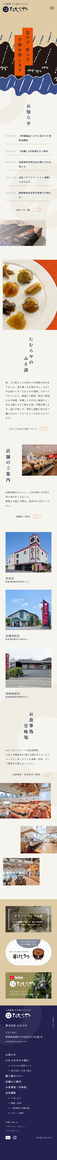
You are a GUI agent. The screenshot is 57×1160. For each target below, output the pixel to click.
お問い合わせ (12, 1122)
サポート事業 (17, 1113)
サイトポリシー (13, 1130)
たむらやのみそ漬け (17, 1060)
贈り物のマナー (15, 1076)
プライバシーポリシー (16, 1126)
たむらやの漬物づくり (21, 1065)
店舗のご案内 (13, 1081)
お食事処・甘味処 (16, 1087)
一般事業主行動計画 (20, 1108)
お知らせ (11, 1054)
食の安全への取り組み (21, 1070)
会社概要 (11, 1092)
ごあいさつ (16, 1098)
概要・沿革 (16, 1103)
